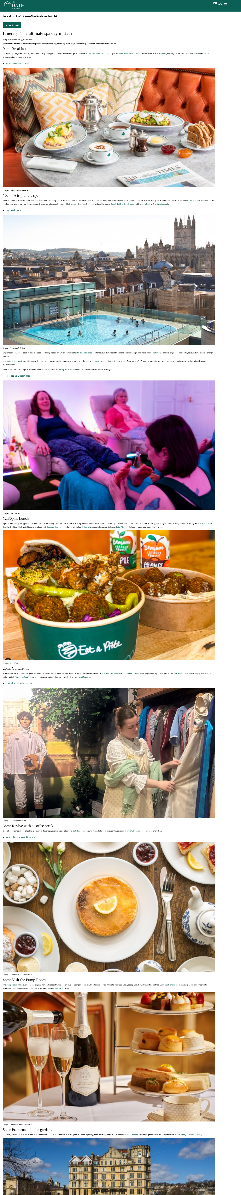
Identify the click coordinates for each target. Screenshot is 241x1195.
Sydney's (85, 527)
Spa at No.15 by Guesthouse (122, 204)
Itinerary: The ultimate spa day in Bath (37, 33)
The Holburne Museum (111, 673)
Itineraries (28, 39)
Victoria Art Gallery (131, 673)
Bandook (162, 53)
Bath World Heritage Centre (22, 677)
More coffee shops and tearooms (21, 837)
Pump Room (11, 985)
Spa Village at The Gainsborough (154, 204)
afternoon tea (173, 985)
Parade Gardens (131, 1134)
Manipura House (101, 361)
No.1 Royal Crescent (82, 677)
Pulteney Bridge (196, 1134)
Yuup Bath (64, 369)
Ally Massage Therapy (12, 361)
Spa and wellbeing (13, 39)
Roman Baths (57, 988)
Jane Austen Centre (181, 673)
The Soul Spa (157, 353)
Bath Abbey (72, 204)
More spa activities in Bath (18, 375)
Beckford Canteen (54, 527)
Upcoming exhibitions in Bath (19, 683)
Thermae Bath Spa (196, 200)
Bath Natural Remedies (84, 353)
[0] (218, 2)
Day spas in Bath (13, 210)
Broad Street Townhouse (128, 53)
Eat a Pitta (120, 527)
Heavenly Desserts (132, 831)
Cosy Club (206, 53)
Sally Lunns (77, 831)
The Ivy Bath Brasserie (94, 53)
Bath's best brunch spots (17, 63)
